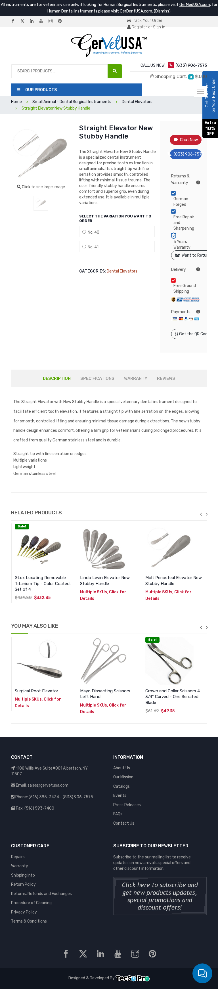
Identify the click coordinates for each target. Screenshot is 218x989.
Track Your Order (146, 20)
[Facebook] (15, 21)
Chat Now (189, 139)
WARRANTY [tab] (135, 378)
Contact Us (123, 823)
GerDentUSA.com (136, 11)
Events (119, 795)
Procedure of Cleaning (31, 902)
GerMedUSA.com (194, 4)
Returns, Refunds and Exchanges (41, 893)
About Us (121, 768)
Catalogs (121, 786)
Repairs (18, 856)
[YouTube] (43, 21)
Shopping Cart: (180, 76)
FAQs (117, 814)
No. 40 (92, 232)
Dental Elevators (122, 271)
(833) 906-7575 (188, 154)
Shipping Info (23, 875)
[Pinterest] (62, 21)
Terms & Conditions (29, 921)
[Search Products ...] (115, 71)
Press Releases (127, 804)
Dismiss (162, 11)
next (206, 514)
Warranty (19, 866)
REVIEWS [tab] (166, 378)
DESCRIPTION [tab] (57, 378)
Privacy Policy (24, 912)
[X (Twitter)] (24, 21)
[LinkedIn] (34, 21)
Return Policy (23, 884)
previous (201, 514)
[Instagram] (53, 21)
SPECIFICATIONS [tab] (97, 378)
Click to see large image (43, 187)
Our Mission (123, 777)
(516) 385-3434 (44, 797)
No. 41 (92, 247)
